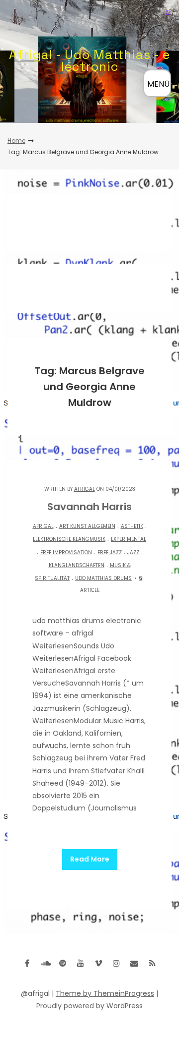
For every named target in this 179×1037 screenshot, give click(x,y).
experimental (128, 539)
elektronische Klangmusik (69, 539)
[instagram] (116, 963)
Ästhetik (132, 526)
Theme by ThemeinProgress (105, 993)
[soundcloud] (45, 963)
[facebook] (27, 963)
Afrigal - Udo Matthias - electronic (89, 60)
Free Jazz (109, 552)
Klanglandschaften (76, 565)
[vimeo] (98, 963)
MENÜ (158, 84)
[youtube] (81, 963)
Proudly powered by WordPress (89, 1006)
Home (16, 140)
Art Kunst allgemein (87, 526)
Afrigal (84, 489)
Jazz (133, 552)
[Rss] (152, 963)
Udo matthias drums (103, 578)
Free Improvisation (66, 552)
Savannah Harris (89, 507)
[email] (134, 963)
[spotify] (63, 963)
